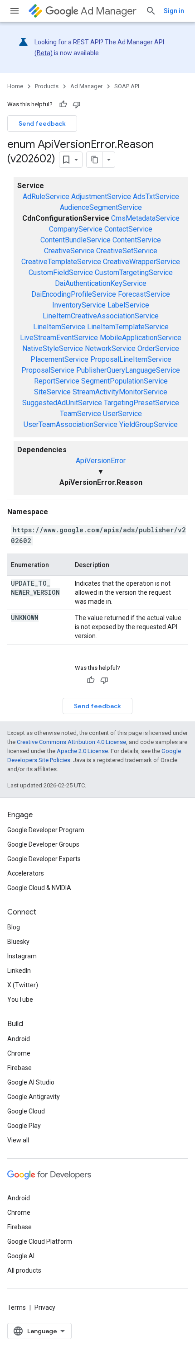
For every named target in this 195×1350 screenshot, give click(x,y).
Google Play (24, 1125)
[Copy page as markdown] (95, 159)
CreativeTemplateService (61, 261)
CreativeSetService (126, 250)
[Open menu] (14, 11)
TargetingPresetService (141, 402)
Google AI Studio (30, 1082)
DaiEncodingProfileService (73, 294)
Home (15, 86)
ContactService (128, 229)
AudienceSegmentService (101, 207)
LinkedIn (19, 970)
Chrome (18, 1053)
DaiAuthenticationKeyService (100, 283)
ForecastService (144, 294)
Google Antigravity (33, 1096)
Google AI (20, 1256)
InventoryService (79, 305)
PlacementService (59, 359)
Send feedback (42, 123)
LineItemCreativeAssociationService (101, 316)
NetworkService (110, 348)
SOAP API (126, 86)
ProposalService (47, 370)
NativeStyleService (52, 348)
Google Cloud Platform (39, 1241)
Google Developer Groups (43, 844)
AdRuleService (46, 196)
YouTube (20, 999)
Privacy (44, 1307)
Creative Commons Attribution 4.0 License (71, 742)
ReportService (56, 381)
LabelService (128, 305)
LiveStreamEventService (59, 337)
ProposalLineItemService (130, 359)
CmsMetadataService (145, 218)
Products (46, 86)
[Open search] (151, 10)
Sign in (174, 10)
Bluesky (18, 941)
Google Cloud (26, 1111)
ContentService (136, 240)
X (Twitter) (22, 985)
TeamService (80, 413)
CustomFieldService (61, 272)
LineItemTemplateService (128, 326)
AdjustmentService (101, 196)
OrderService (158, 348)
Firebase (19, 1067)
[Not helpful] (76, 104)
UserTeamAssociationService (70, 424)
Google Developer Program (45, 830)
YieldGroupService (148, 424)
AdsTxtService (156, 196)
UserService (122, 413)
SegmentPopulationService (124, 381)
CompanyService (75, 229)
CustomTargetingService (134, 272)
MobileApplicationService (140, 337)
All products (24, 1270)
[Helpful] (63, 104)
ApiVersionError (101, 460)
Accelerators (25, 873)
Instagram (22, 956)
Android (18, 1038)
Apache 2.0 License (82, 751)
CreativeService (69, 250)
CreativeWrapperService (141, 261)
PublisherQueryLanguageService (128, 370)
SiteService (52, 392)
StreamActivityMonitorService (120, 392)
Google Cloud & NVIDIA (39, 887)
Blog (13, 927)
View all (18, 1140)
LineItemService (59, 326)
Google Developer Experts (44, 858)
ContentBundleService (75, 240)
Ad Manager (108, 11)
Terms (16, 1307)
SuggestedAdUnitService (62, 402)
